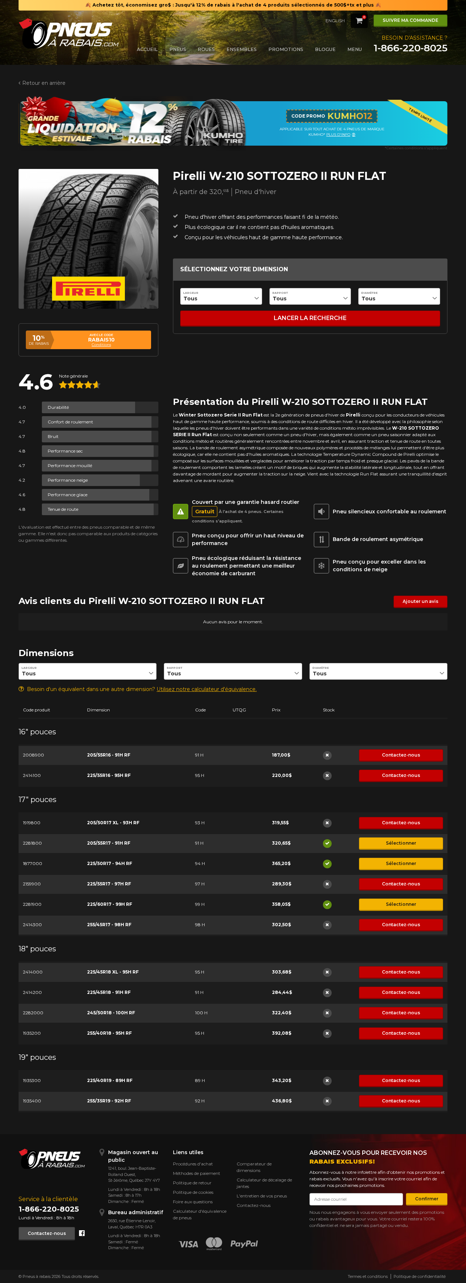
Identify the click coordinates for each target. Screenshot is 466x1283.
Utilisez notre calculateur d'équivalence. (207, 689)
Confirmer (426, 1198)
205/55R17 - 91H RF (108, 843)
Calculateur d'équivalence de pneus (199, 1214)
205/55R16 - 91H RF (108, 755)
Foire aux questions (193, 1201)
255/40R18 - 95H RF (109, 1033)
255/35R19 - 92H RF (109, 1101)
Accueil (147, 49)
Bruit (53, 436)
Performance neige (68, 480)
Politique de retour (192, 1182)
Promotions (285, 49)
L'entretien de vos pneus (262, 1196)
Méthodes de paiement (196, 1173)
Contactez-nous (401, 755)
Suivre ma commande (410, 20)
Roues (206, 49)
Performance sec (65, 451)
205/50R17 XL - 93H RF (113, 822)
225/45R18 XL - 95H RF (113, 972)
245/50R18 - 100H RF (111, 1012)
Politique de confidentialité (420, 1276)
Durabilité (58, 407)
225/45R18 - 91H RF (109, 992)
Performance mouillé (70, 465)
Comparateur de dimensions (254, 1167)
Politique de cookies (193, 1192)
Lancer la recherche (310, 318)
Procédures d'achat (193, 1163)
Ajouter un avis (420, 601)
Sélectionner (401, 843)
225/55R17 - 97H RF (109, 884)
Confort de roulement (70, 422)
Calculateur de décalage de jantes (264, 1183)
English (335, 20)
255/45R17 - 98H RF (109, 924)
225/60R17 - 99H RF (109, 904)
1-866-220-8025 (410, 48)
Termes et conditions (368, 1276)
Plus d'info (338, 134)
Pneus (177, 49)
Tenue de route (63, 509)
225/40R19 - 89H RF (110, 1080)
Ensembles (241, 49)
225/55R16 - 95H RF (109, 775)
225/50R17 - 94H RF (109, 863)
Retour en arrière (44, 83)
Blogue (325, 49)
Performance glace (67, 494)
